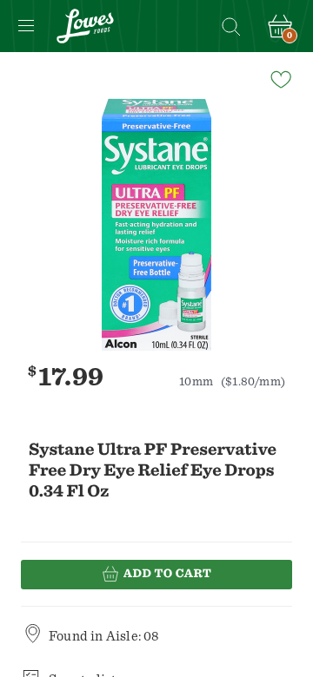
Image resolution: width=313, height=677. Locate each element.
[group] (156, 225)
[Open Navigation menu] (26, 26)
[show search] (230, 26)
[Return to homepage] (85, 26)
